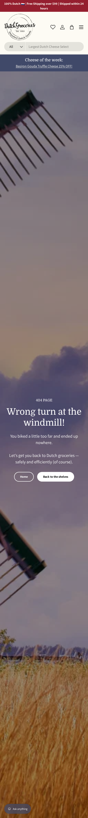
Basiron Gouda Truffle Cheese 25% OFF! (44, 66)
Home (24, 477)
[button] (71, 27)
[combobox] (44, 46)
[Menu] (81, 27)
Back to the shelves (55, 477)
